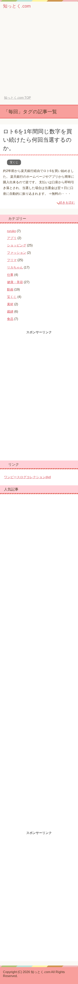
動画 (10, 289)
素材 (10, 304)
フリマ (12, 260)
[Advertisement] (39, 55)
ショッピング (16, 245)
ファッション (16, 252)
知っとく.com (17, 6)
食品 (10, 319)
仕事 (10, 274)
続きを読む (67, 202)
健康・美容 (15, 282)
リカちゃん (15, 267)
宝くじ (14, 162)
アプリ (12, 238)
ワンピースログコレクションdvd (27, 477)
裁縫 (10, 311)
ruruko (11, 231)
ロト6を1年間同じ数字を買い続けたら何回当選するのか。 (37, 139)
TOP (17, 97)
